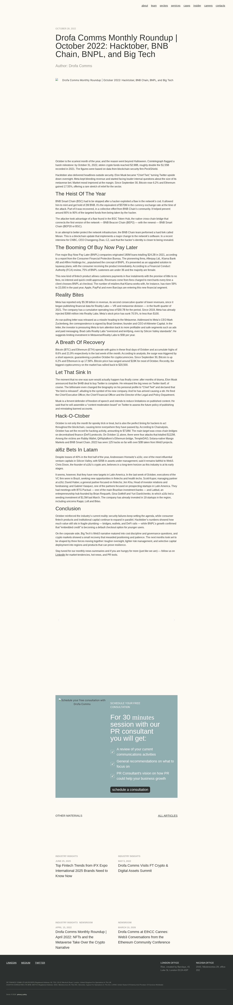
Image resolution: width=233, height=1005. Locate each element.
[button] (58, 620)
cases (187, 5)
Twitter (40, 963)
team (154, 5)
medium (25, 963)
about (145, 5)
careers (208, 5)
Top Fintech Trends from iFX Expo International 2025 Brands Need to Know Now (81, 870)
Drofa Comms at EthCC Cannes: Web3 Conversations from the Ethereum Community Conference (144, 937)
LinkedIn (60, 554)
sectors (164, 5)
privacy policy (22, 994)
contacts (220, 5)
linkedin (11, 963)
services (175, 5)
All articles (168, 815)
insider (197, 5)
